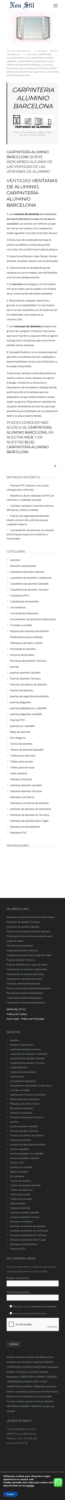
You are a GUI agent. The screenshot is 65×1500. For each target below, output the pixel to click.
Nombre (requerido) (17, 1278)
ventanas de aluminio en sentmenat (29, 1230)
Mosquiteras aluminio (21, 1108)
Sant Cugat (33, 71)
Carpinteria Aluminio (42, 1362)
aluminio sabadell (34, 1357)
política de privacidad (45, 1306)
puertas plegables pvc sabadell (26, 1153)
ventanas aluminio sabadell (24, 1212)
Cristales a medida (20, 1090)
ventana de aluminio (27, 214)
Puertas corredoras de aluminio (27, 1135)
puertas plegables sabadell (24, 1158)
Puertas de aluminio (20, 1139)
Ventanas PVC (18, 1248)
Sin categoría (17, 1176)
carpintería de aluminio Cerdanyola (28, 1053)
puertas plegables (19, 1148)
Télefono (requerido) (18, 1292)
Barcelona (33, 54)
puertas (14, 1121)
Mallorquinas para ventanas (25, 1099)
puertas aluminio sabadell (23, 1126)
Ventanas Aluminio (20, 1207)
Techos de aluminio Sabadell (25, 1185)
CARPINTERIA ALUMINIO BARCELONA (33, 98)
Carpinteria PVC (19, 1067)
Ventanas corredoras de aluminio (27, 1226)
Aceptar (10, 1494)
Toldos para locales (20, 1194)
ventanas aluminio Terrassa (25, 1216)
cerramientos (17, 1076)
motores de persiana (21, 1112)
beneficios (12, 1362)
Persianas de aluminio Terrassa (26, 1117)
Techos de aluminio (20, 1180)
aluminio (14, 1040)
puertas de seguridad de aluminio (28, 1144)
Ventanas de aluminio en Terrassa (28, 1235)
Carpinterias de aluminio (23, 1071)
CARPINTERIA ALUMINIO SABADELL (38, 1376)
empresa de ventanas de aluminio (28, 1094)
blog (29, 442)
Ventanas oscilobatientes (24, 1244)
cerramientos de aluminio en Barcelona (31, 1085)
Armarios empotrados (21, 1044)
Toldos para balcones (21, 1189)
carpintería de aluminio (38, 1391)
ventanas (29, 1401)
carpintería (20, 1391)
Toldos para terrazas (21, 1198)
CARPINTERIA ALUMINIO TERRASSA (23, 64)
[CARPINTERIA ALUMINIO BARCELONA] (33, 28)
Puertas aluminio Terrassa (24, 1130)
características (24, 1362)
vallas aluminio (17, 1203)
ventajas (20, 1401)
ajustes (30, 1485)
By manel (42, 51)
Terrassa (43, 71)
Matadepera (31, 68)
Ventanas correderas (21, 1221)
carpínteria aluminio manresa (25, 1049)
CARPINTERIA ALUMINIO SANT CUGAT (35, 61)
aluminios (20, 1357)
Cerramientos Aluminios (23, 1080)
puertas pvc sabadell (21, 1167)
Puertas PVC (17, 1162)
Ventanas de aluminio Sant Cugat (28, 1239)
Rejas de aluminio (19, 1171)
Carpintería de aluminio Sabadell (27, 1058)
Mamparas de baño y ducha (24, 1103)
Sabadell (23, 71)
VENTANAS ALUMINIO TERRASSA (24, 1406)
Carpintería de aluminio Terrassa (27, 1062)
